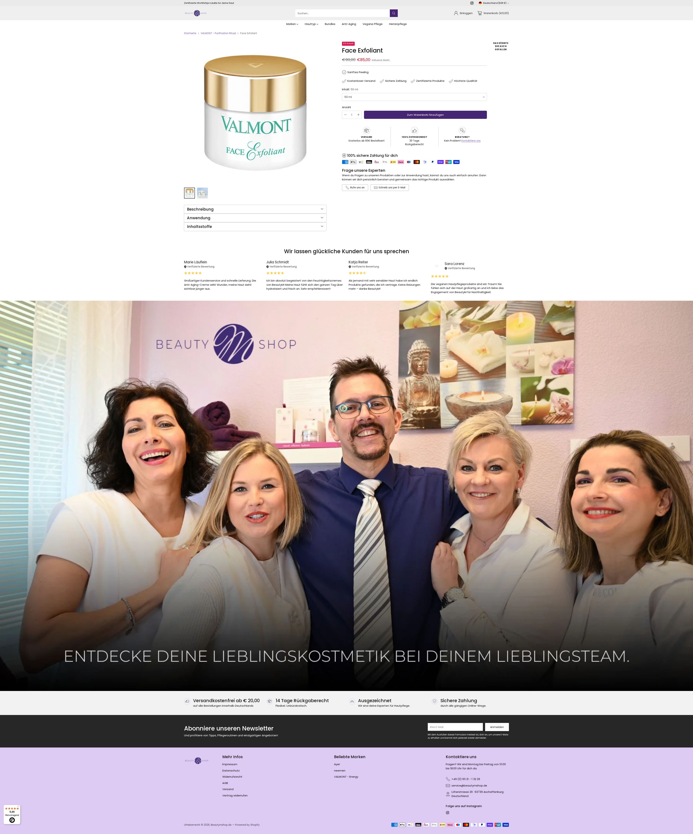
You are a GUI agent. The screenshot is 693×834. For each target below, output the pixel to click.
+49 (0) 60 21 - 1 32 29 (466, 779)
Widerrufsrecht (232, 777)
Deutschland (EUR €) (494, 3)
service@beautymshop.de (469, 785)
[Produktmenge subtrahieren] (345, 115)
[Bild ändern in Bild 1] (189, 193)
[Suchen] (394, 13)
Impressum (229, 764)
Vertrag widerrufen (235, 795)
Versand (228, 789)
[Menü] (18, 807)
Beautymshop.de (221, 825)
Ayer (337, 764)
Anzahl (346, 107)
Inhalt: (350, 89)
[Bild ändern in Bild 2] (202, 193)
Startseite (190, 33)
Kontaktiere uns (471, 140)
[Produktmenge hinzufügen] (358, 115)
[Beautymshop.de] (196, 13)
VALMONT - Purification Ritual (218, 33)
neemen (339, 770)
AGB (225, 783)
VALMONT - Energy (346, 777)
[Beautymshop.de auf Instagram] (472, 3)
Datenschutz (231, 770)
